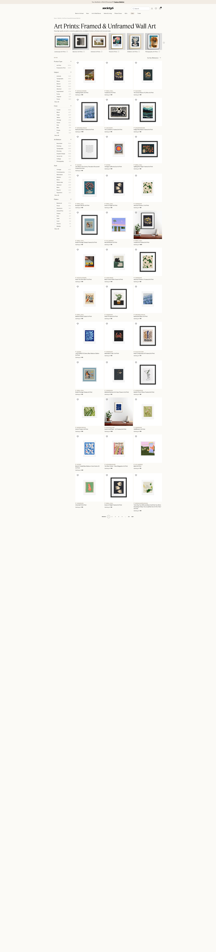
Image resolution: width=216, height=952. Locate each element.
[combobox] (140, 8)
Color (56, 106)
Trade (139, 13)
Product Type (58, 61)
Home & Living (108, 13)
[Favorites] (156, 8)
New (87, 13)
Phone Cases (118, 13)
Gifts (126, 13)
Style (55, 165)
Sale (132, 13)
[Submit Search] (133, 8)
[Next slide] (163, 43)
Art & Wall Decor (96, 13)
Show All (57, 101)
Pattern (56, 199)
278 (129, 516)
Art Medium (57, 139)
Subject (56, 72)
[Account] (152, 8)
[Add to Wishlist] (78, 63)
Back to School (79, 13)
